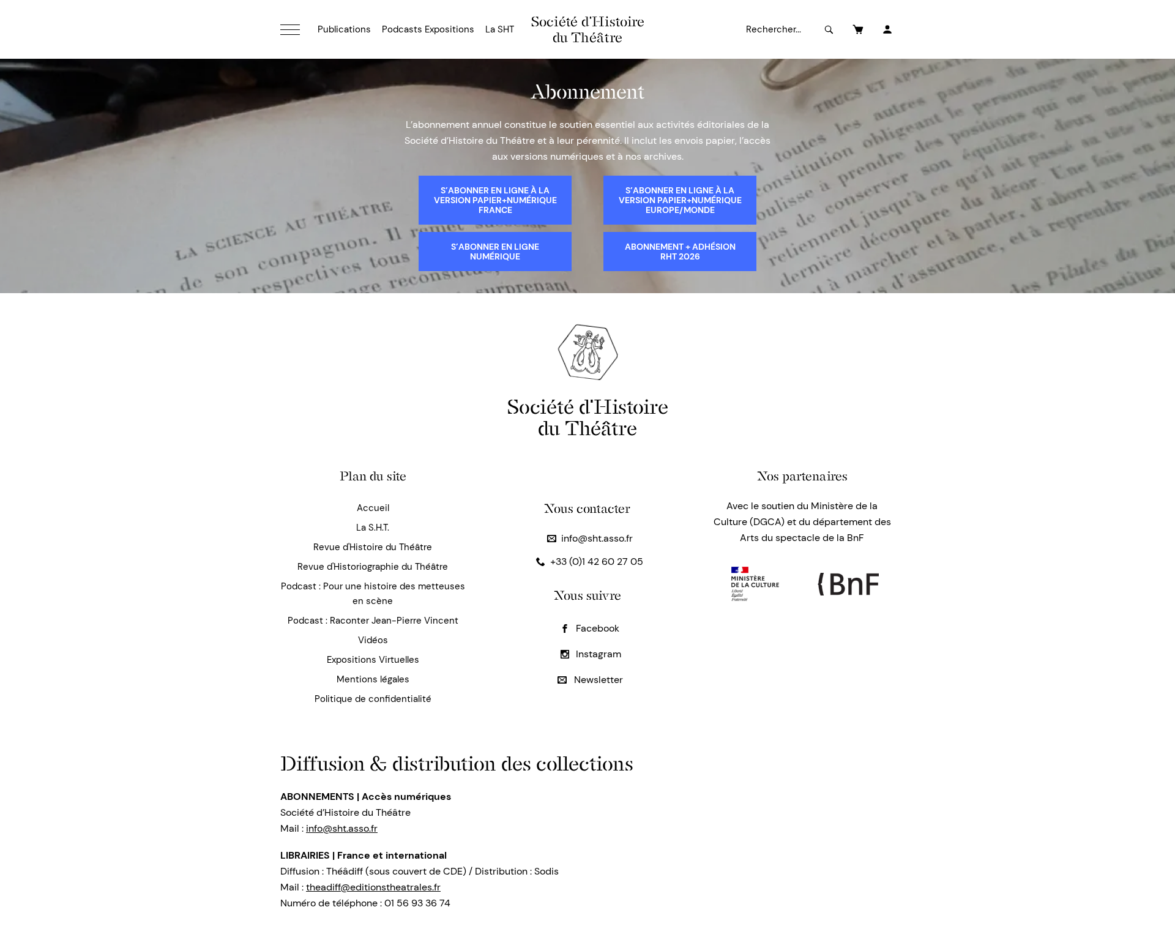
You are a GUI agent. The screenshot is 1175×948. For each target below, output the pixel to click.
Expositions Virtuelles (373, 660)
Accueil (373, 508)
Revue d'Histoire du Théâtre (372, 547)
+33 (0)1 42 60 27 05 (596, 561)
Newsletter (597, 679)
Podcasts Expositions (428, 29)
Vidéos (373, 640)
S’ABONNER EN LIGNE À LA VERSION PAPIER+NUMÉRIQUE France (495, 200)
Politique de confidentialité (373, 699)
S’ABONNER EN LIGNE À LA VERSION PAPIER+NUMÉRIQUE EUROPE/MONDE (680, 200)
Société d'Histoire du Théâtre (587, 29)
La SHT (499, 29)
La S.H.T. (372, 527)
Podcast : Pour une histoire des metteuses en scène (373, 593)
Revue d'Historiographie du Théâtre (372, 567)
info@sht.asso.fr (597, 538)
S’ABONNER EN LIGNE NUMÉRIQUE (495, 251)
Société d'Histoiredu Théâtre (587, 417)
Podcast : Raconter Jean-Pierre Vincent (373, 620)
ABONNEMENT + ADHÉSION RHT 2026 (680, 251)
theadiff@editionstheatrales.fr (373, 887)
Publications (344, 29)
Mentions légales (373, 679)
